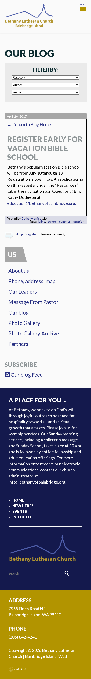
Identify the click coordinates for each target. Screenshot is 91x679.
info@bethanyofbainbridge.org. (37, 481)
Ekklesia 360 (18, 669)
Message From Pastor (33, 302)
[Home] (45, 549)
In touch (21, 517)
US (12, 254)
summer (64, 221)
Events (19, 511)
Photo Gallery (24, 323)
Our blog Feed (26, 374)
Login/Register (27, 234)
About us (18, 271)
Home (18, 500)
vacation (78, 221)
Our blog (18, 312)
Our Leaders (22, 291)
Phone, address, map (32, 281)
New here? (22, 505)
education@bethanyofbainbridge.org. (41, 203)
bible (41, 221)
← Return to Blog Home (29, 124)
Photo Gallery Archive (33, 333)
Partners (18, 344)
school (52, 221)
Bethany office (31, 218)
